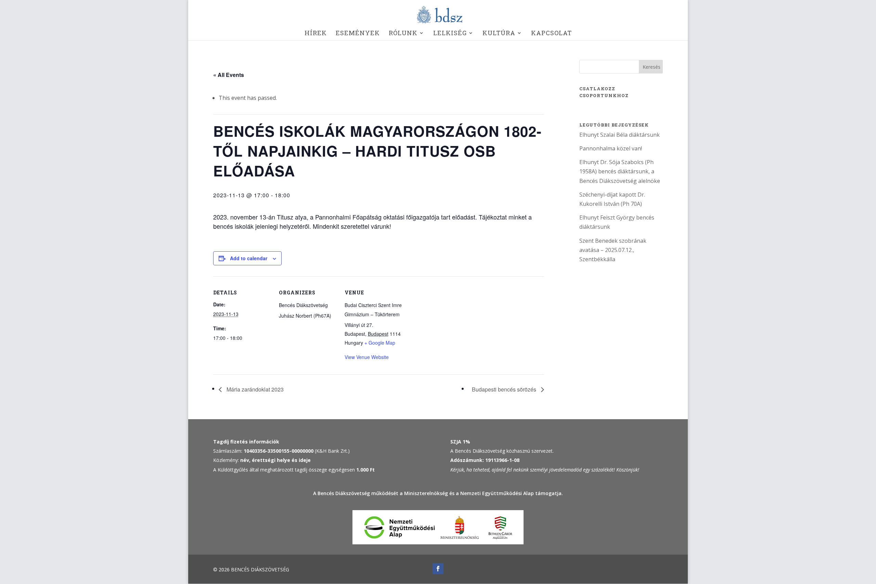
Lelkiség (450, 33)
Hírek (316, 33)
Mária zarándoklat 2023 (254, 389)
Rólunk (403, 33)
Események (358, 33)
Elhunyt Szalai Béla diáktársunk (619, 134)
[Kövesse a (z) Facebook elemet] (438, 568)
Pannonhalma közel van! (610, 148)
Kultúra (498, 33)
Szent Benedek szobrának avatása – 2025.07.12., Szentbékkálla (612, 250)
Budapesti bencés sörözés (505, 389)
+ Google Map (379, 342)
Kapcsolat (551, 33)
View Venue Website (367, 357)
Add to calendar (248, 258)
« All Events (228, 75)
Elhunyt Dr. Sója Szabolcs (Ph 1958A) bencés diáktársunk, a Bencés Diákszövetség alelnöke (619, 171)
